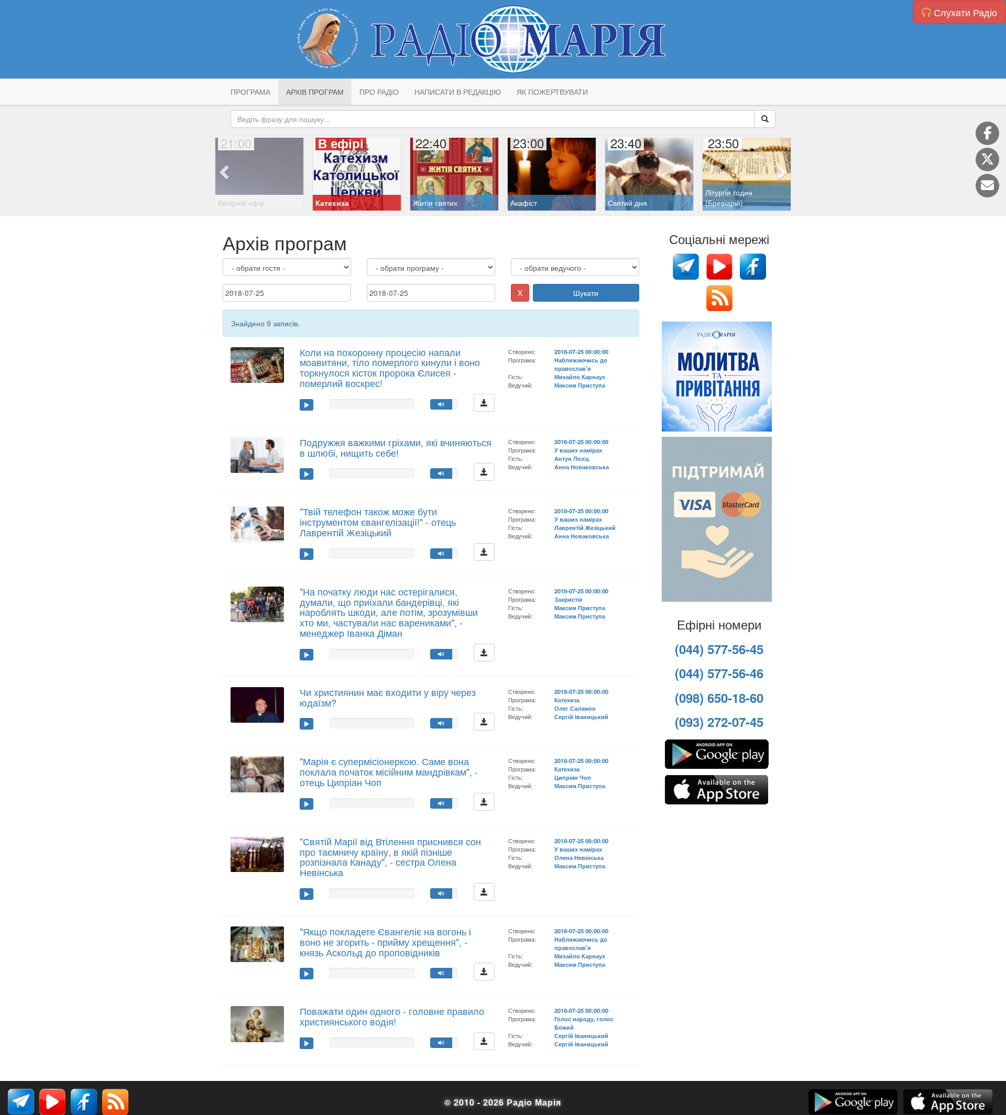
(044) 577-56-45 (719, 649)
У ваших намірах (578, 450)
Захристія (568, 599)
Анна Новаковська (581, 466)
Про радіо (379, 91)
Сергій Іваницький (581, 716)
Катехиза (566, 700)
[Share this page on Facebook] (987, 133)
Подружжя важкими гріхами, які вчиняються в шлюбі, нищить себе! (395, 447)
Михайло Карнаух (579, 376)
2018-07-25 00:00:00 (581, 351)
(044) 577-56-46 (719, 673)
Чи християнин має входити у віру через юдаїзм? (388, 697)
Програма (250, 91)
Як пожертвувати (552, 91)
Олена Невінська (579, 857)
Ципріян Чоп (572, 777)
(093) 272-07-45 (719, 722)
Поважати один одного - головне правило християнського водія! (392, 1016)
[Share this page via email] (987, 185)
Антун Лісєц (571, 458)
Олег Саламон (575, 708)
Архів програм (315, 91)
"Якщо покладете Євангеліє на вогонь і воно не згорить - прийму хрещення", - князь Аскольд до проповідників (385, 941)
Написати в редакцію (457, 91)
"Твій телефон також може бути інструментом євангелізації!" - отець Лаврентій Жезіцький (378, 521)
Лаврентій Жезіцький (585, 527)
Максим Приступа (579, 385)
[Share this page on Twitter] (987, 159)
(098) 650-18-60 (719, 697)
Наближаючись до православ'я (580, 364)
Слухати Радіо (964, 12)
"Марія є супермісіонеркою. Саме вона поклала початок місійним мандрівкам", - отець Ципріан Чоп (389, 771)
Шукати (585, 293)
